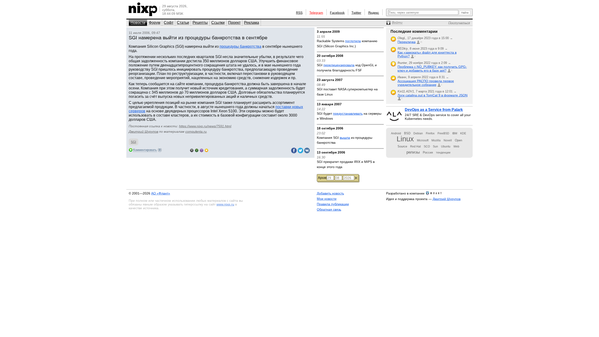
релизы (413, 152)
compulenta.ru (196, 131)
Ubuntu (445, 146)
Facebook (337, 13)
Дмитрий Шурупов (143, 131)
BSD (407, 133)
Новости (138, 23)
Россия (428, 152)
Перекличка (407, 42)
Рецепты (200, 23)
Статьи (183, 23)
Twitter (356, 13)
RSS (299, 13)
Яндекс (373, 13)
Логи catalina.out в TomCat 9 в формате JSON (433, 95)
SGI (133, 142)
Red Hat (415, 146)
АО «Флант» (160, 193)
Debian (418, 133)
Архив (322, 177)
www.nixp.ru (225, 204)
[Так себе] (196, 150)
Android (396, 133)
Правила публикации (333, 204)
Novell (448, 140)
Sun (435, 146)
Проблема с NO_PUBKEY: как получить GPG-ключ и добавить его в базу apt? (432, 68)
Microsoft (422, 140)
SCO (427, 146)
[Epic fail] (192, 150)
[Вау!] (206, 150)
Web (456, 146)
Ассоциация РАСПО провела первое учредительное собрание (426, 83)
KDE (463, 133)
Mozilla (436, 140)
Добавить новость (330, 193)
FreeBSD (443, 133)
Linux (405, 139)
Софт (168, 23)
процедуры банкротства (240, 46)
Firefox (430, 133)
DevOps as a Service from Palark (434, 110)
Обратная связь (329, 209)
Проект (234, 23)
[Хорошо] (201, 150)
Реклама (251, 23)
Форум (154, 23)
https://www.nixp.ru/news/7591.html (205, 126)
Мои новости (326, 199)
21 (421, 42)
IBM (454, 133)
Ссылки (218, 23)
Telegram (316, 13)
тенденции (443, 152)
